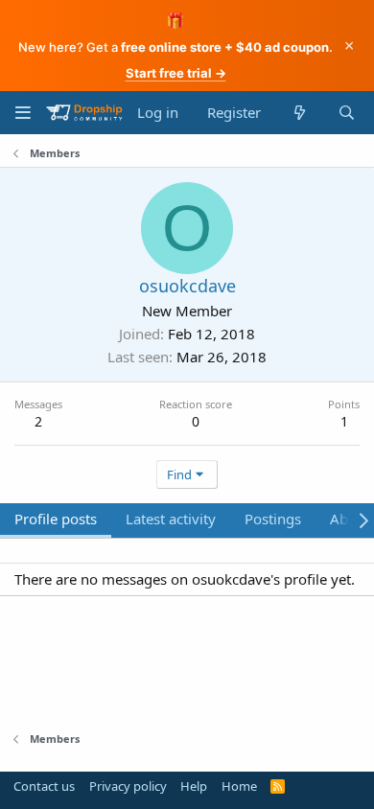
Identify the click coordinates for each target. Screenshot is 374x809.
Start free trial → (176, 73)
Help (193, 786)
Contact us (44, 786)
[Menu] (22, 112)
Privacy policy (128, 786)
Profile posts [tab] (55, 518)
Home (239, 786)
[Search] (346, 112)
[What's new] (298, 112)
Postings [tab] (273, 518)
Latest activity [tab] (171, 518)
